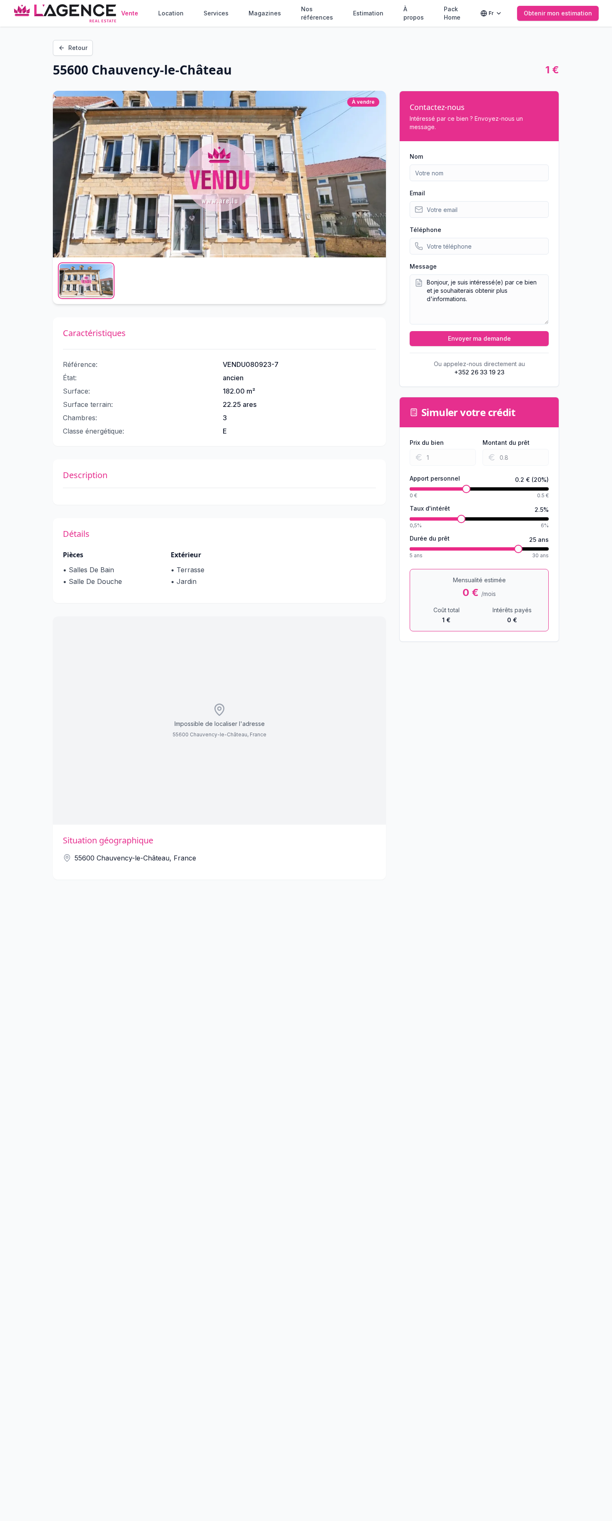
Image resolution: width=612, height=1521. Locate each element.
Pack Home (452, 13)
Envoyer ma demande (479, 338)
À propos (413, 13)
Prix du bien (427, 442)
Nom (416, 156)
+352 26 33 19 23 (479, 372)
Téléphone (425, 229)
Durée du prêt (430, 539)
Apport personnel (435, 479)
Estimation (368, 13)
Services (216, 13)
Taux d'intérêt (430, 509)
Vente (129, 13)
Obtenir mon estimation (558, 13)
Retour (77, 47)
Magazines (265, 13)
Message (423, 266)
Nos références (317, 13)
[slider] (466, 489)
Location (171, 13)
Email (417, 193)
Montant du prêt (506, 442)
